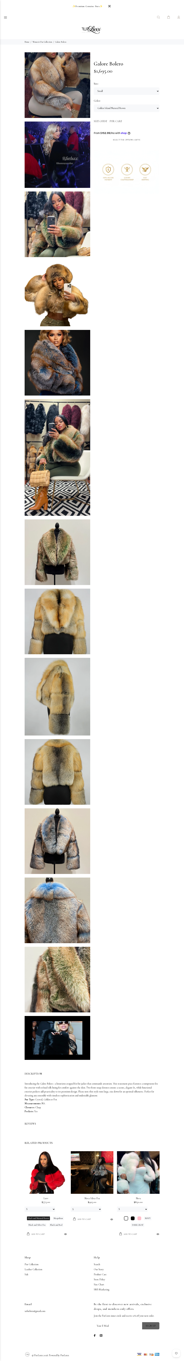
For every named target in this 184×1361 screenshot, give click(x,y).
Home (27, 42)
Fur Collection (31, 1264)
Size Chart (99, 1284)
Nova (138, 1198)
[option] (46, 1190)
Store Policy (99, 1279)
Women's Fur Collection (42, 42)
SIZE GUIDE (100, 121)
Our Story (99, 1269)
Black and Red (56, 1225)
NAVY (148, 1218)
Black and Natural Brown (38, 1218)
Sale (26, 1274)
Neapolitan (58, 1218)
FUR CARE (116, 121)
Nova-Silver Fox (92, 1198)
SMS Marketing (101, 1289)
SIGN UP (151, 1325)
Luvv (45, 1198)
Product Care (100, 1274)
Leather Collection (33, 1269)
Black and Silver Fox (37, 1225)
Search (97, 1264)
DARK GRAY (137, 1225)
